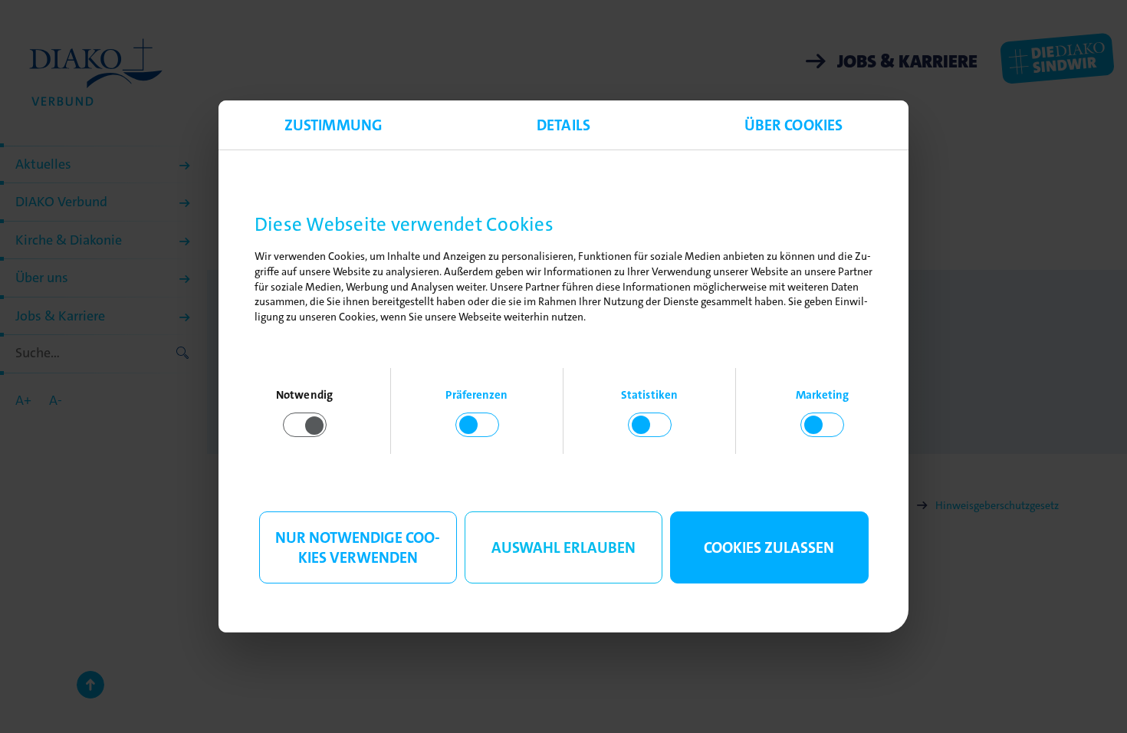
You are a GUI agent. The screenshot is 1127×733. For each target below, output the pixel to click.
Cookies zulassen (769, 547)
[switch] (477, 425)
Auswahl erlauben (563, 547)
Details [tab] (563, 125)
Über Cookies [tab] (793, 125)
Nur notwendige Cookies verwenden (357, 547)
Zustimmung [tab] (333, 125)
